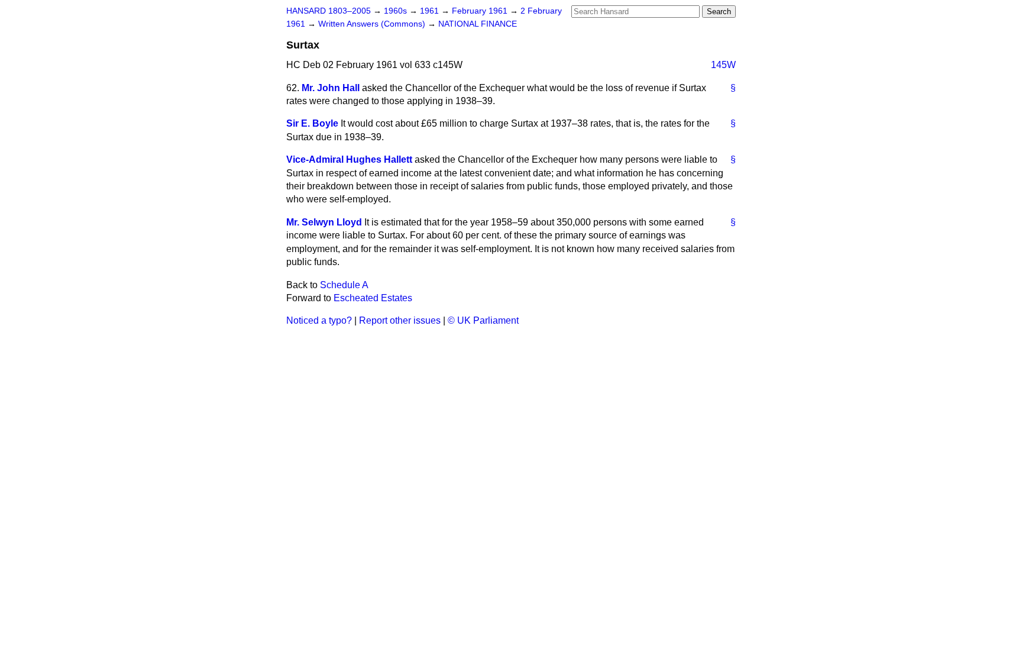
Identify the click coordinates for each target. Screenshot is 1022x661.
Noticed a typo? (319, 320)
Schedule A (344, 285)
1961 (430, 11)
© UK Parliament (483, 320)
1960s (396, 11)
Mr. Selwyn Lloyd (324, 222)
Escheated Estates (373, 298)
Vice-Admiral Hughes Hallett (349, 159)
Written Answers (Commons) (373, 24)
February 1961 (481, 11)
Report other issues (400, 320)
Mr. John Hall (331, 88)
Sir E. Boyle (312, 123)
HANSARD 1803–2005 (328, 11)
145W (723, 65)
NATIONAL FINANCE (477, 24)
